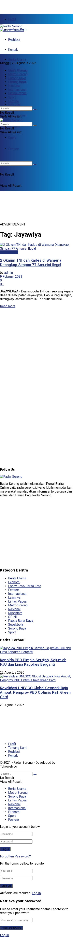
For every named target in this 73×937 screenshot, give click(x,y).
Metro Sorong (18, 74)
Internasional (17, 90)
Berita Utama (17, 59)
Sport (12, 138)
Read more (7, 306)
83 (2, 284)
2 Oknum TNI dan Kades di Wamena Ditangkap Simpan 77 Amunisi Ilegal (30, 262)
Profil (12, 19)
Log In (36, 893)
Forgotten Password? (15, 856)
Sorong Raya (17, 78)
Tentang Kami (17, 748)
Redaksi (14, 39)
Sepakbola (15, 624)
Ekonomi (14, 126)
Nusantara (15, 613)
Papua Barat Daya (20, 621)
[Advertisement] (32, 5)
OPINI (12, 617)
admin (8, 273)
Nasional (14, 104)
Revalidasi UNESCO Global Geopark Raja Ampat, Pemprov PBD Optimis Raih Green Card (35, 692)
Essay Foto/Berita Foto (24, 586)
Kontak (13, 50)
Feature (13, 101)
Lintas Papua (17, 82)
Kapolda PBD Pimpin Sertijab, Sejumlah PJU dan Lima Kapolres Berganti (33, 662)
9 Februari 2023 (11, 276)
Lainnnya (14, 598)
